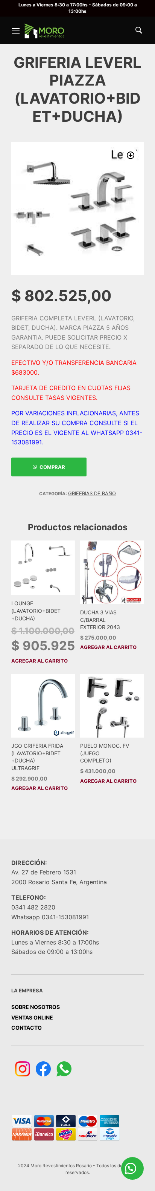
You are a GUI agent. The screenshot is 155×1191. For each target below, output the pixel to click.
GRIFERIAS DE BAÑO (92, 493)
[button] (130, 155)
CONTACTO (26, 1027)
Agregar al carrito (39, 660)
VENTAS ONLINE (32, 1017)
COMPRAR (52, 467)
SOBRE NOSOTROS (35, 1007)
